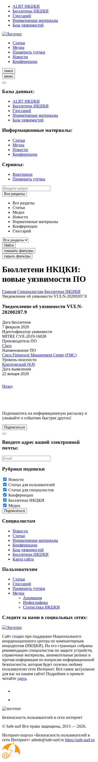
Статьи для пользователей (31, 485)
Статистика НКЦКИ (41, 607)
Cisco (6, 345)
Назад (7, 386)
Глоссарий (22, 16)
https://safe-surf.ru (80, 740)
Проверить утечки (29, 52)
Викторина (22, 174)
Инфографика (35, 602)
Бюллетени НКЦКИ (31, 11)
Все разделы (14, 194)
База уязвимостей (28, 25)
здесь (21, 678)
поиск (8, 71)
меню (8, 76)
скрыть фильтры (17, 256)
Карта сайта (23, 559)
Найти (9, 245)
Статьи (19, 43)
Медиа (18, 47)
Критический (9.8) (18, 364)
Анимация (32, 598)
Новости (20, 57)
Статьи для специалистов (31, 490)
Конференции (25, 61)
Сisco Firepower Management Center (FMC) (39, 355)
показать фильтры (18, 251)
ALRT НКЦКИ (26, 6)
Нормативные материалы (35, 20)
